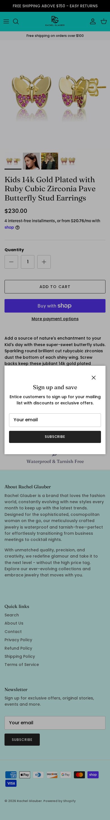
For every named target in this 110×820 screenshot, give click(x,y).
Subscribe (55, 436)
